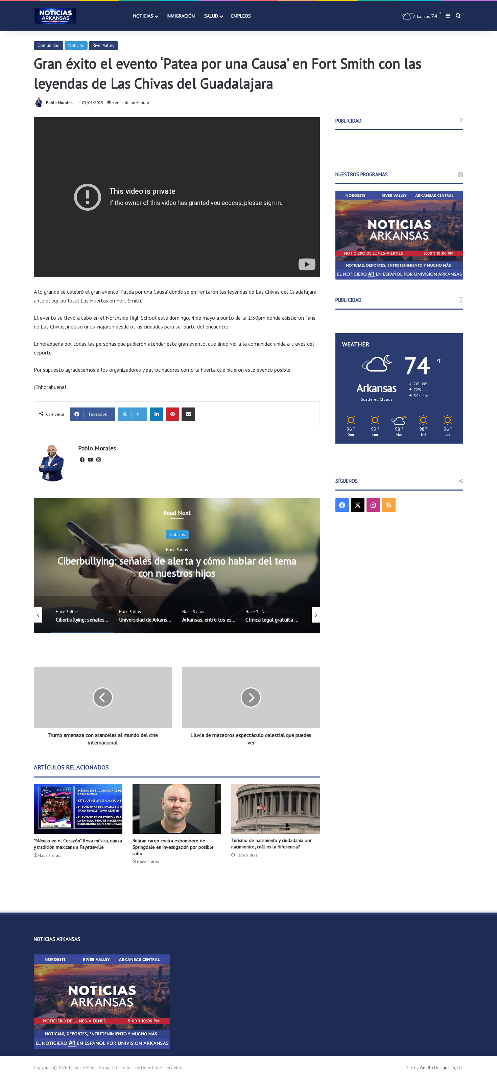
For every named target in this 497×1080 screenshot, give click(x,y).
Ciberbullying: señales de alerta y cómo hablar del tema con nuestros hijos (177, 566)
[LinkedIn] (156, 414)
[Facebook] (82, 460)
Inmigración (180, 16)
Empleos (241, 16)
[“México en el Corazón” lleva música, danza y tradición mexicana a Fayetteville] (78, 809)
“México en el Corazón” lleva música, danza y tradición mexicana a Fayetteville (78, 844)
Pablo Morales (59, 102)
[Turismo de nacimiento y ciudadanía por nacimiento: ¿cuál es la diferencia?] (275, 809)
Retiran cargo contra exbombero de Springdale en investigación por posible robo (173, 847)
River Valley (103, 45)
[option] (177, 565)
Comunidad (49, 45)
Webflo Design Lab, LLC (441, 1068)
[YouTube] (90, 460)
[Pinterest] (172, 414)
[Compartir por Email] (188, 414)
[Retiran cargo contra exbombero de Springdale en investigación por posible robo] (177, 809)
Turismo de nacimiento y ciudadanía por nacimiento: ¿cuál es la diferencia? (271, 843)
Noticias (143, 16)
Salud (211, 16)
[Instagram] (98, 460)
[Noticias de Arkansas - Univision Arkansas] (55, 16)
